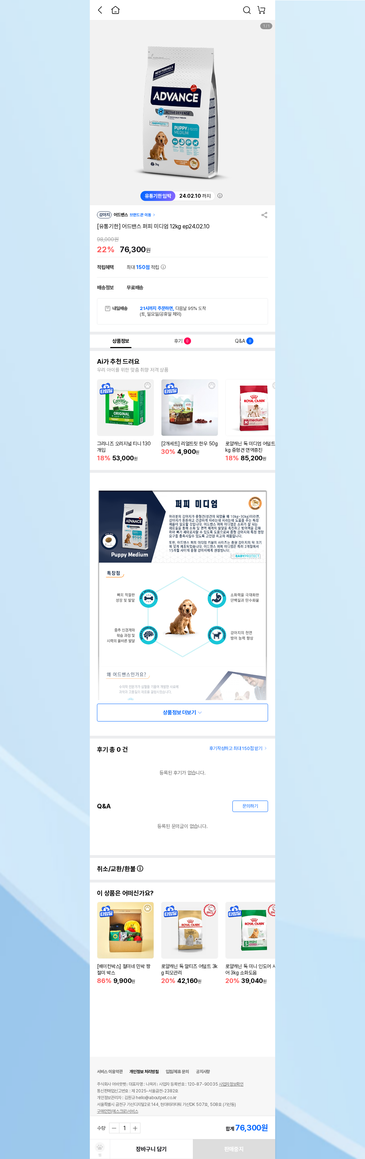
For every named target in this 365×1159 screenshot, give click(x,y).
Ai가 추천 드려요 (118, 361)
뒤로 (100, 10)
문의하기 (250, 806)
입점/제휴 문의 (177, 1071)
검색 (247, 10)
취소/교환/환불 (117, 869)
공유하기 (264, 214)
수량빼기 (114, 1128)
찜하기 (147, 385)
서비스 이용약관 (109, 1071)
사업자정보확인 (231, 1084)
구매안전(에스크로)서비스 (117, 1111)
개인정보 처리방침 (143, 1071)
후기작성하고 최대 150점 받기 (235, 748)
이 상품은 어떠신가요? (125, 893)
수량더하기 (135, 1128)
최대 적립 (144, 267)
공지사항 (203, 1071)
